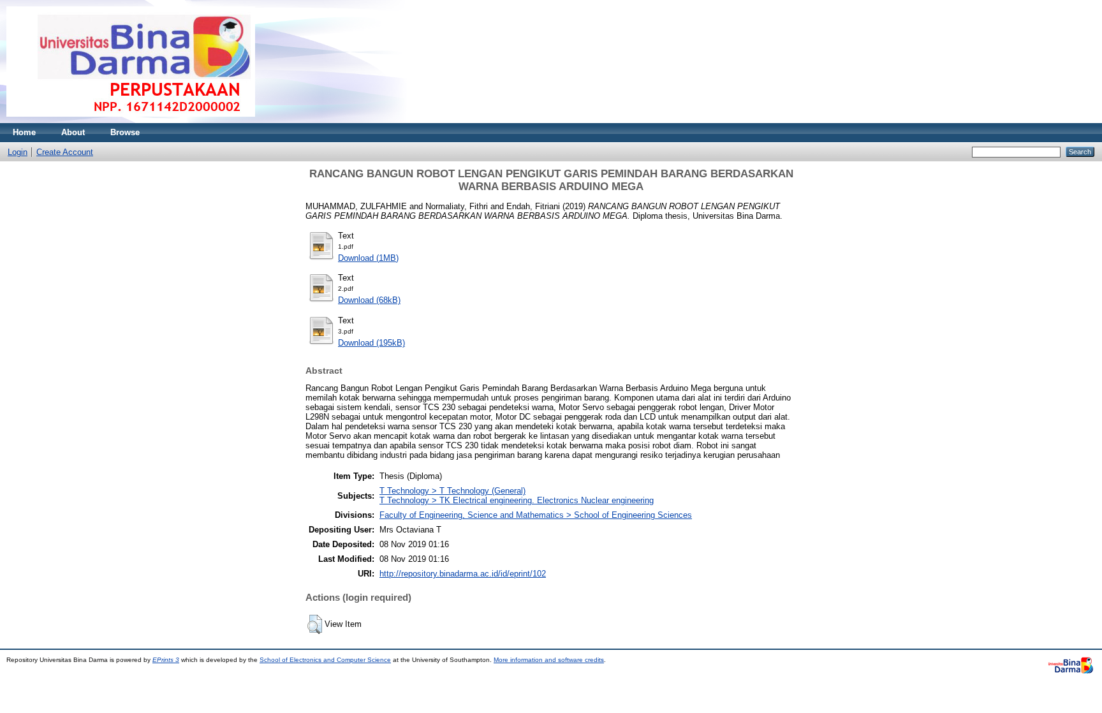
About (73, 132)
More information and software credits (549, 659)
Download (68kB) (369, 300)
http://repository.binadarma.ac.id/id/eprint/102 (462, 573)
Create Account (64, 152)
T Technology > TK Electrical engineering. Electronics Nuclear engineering (516, 500)
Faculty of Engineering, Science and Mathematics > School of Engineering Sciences (535, 515)
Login (17, 152)
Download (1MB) (368, 258)
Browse (125, 132)
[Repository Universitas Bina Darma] (130, 120)
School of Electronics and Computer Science (325, 659)
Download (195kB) (371, 343)
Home (24, 132)
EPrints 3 (165, 659)
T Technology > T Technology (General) (452, 491)
